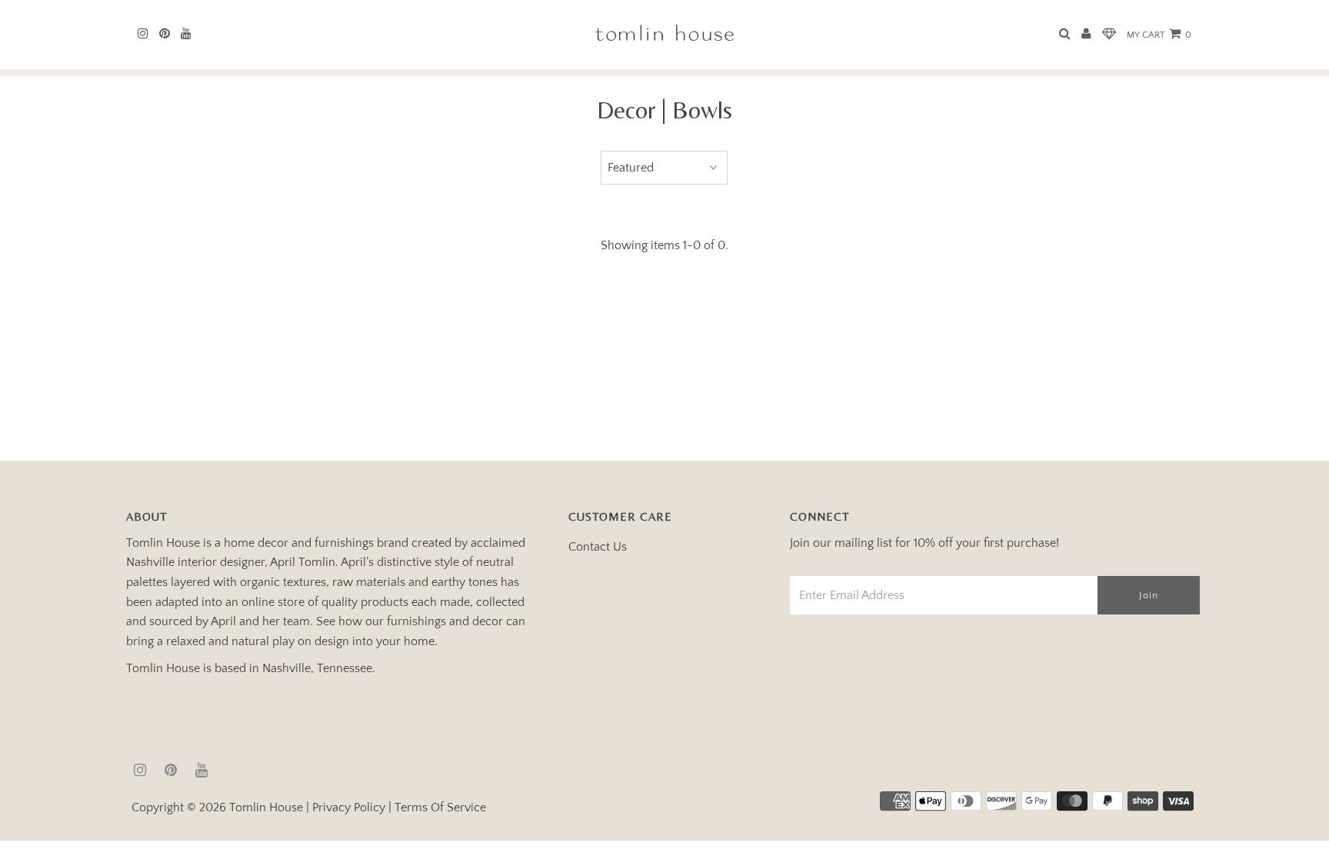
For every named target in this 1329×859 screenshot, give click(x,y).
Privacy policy (348, 807)
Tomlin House (266, 807)
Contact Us (597, 547)
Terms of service (440, 807)
